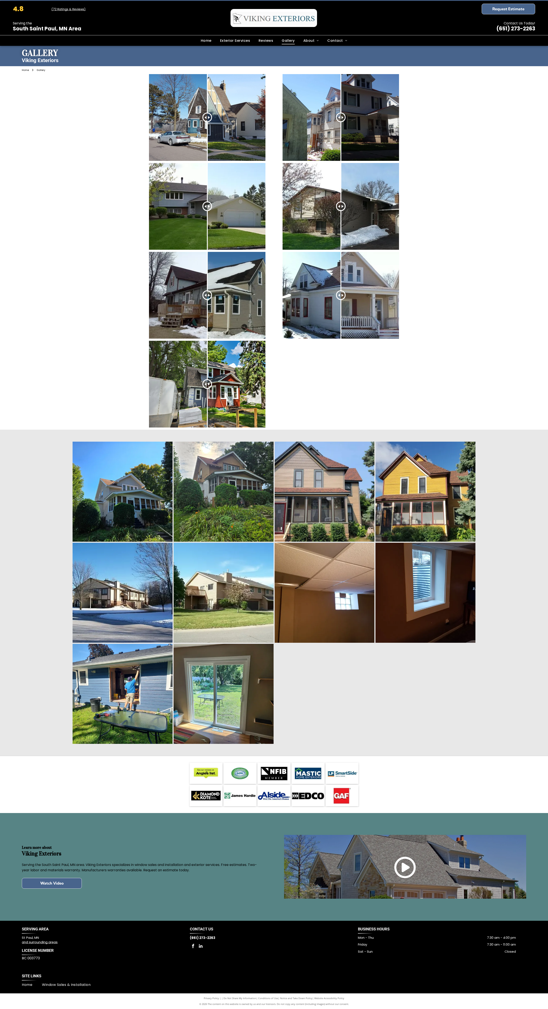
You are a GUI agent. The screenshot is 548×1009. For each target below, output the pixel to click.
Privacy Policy (211, 998)
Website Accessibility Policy (329, 998)
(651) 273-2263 (515, 28)
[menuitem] (206, 40)
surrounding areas (43, 942)
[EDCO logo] (308, 795)
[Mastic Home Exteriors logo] (308, 773)
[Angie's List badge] (205, 773)
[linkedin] (200, 946)
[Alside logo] (274, 795)
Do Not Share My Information (239, 998)
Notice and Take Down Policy (296, 998)
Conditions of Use (268, 998)
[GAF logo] (342, 795)
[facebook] (193, 946)
